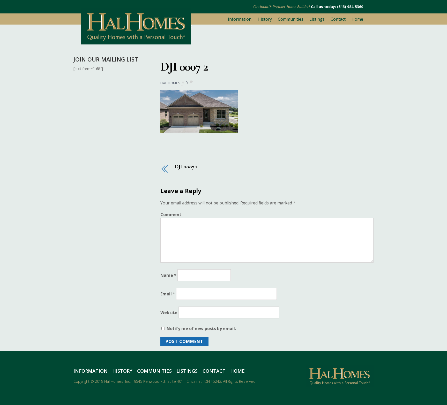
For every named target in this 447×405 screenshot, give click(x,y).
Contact (338, 19)
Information (239, 19)
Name (168, 275)
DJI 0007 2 (184, 66)
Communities (290, 19)
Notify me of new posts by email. (201, 328)
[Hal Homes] (136, 42)
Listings (317, 19)
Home (357, 19)
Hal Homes (170, 83)
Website (168, 312)
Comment (170, 214)
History (265, 19)
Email (167, 294)
